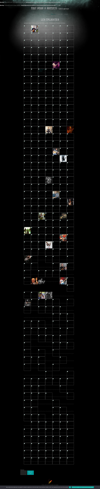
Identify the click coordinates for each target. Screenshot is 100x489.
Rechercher (22, 469)
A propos (47, 14)
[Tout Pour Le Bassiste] (50, 9)
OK (69, 487)
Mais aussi (53, 14)
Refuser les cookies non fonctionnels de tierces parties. (82, 487)
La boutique (35, 14)
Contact (66, 14)
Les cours (41, 14)
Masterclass (60, 14)
